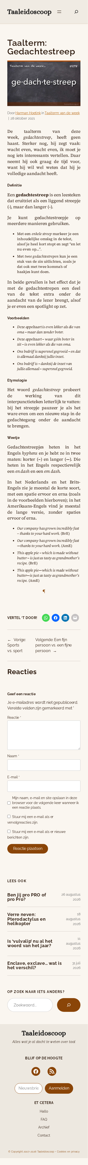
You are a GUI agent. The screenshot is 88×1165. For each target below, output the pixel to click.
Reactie (14, 717)
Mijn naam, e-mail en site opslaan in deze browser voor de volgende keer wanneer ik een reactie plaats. (45, 802)
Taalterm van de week (62, 113)
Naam (13, 756)
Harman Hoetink (28, 113)
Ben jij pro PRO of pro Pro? (26, 897)
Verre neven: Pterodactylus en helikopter (26, 919)
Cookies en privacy (68, 1151)
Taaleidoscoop (29, 12)
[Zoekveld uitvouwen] (76, 12)
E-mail (13, 777)
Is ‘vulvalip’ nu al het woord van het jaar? (30, 943)
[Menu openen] (59, 12)
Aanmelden (59, 1088)
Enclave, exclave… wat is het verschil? (34, 965)
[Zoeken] (68, 1005)
